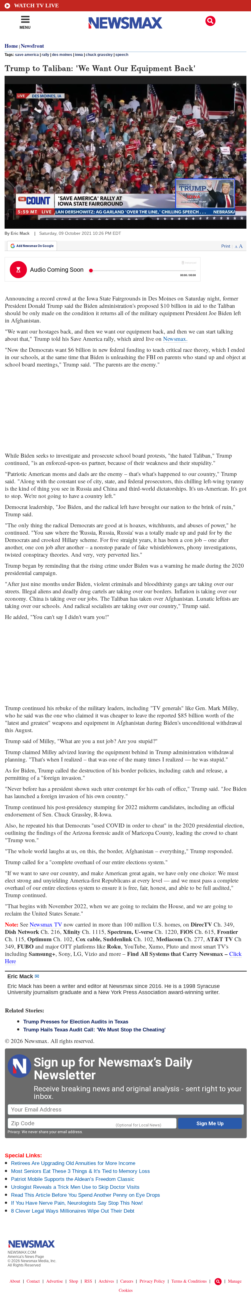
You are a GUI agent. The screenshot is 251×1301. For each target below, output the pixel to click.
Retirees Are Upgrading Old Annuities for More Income (73, 1163)
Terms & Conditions (189, 1281)
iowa (79, 55)
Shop (73, 1281)
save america (27, 55)
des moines (62, 55)
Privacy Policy (152, 1281)
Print (225, 246)
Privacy (14, 1132)
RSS (88, 1281)
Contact (33, 1281)
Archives (106, 1281)
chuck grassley (99, 55)
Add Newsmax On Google (35, 246)
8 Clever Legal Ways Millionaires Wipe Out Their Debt (72, 1211)
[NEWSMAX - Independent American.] (125, 23)
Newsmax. (175, 338)
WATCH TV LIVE (36, 5)
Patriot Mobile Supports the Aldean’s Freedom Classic (72, 1179)
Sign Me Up (210, 1123)
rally (45, 55)
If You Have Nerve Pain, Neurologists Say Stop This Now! (77, 1203)
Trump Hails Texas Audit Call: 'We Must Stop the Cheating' (94, 1030)
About (14, 1281)
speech (121, 55)
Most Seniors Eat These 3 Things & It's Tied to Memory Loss (80, 1171)
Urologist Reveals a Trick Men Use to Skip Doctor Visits (75, 1187)
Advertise (54, 1281)
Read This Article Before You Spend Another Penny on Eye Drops (85, 1195)
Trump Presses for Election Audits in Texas (75, 1022)
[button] (210, 21)
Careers (126, 1281)
